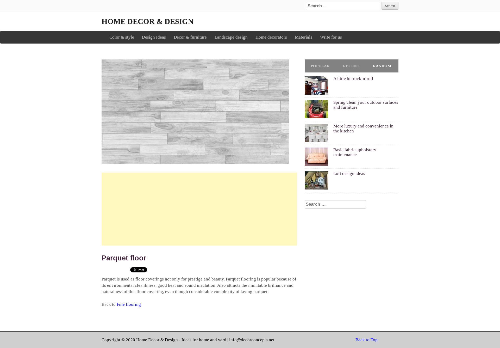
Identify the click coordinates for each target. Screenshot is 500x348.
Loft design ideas (349, 173)
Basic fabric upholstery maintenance (354, 152)
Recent (351, 66)
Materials (303, 37)
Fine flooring (129, 304)
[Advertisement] (199, 209)
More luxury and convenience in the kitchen (363, 128)
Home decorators (271, 37)
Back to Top (366, 339)
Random (382, 66)
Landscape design (231, 37)
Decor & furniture (190, 37)
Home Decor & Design (147, 21)
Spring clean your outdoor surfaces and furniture (365, 105)
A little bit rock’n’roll (353, 78)
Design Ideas (154, 37)
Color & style (121, 37)
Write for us (331, 37)
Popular (320, 66)
